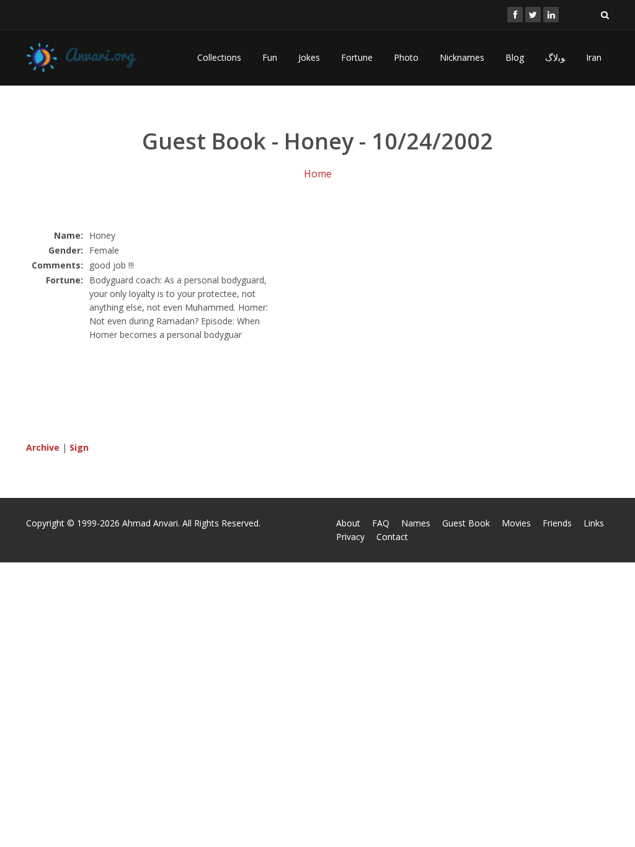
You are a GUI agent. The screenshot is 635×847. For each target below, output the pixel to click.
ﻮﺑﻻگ (555, 57)
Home (318, 173)
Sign (79, 447)
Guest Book (466, 523)
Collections (219, 57)
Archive (43, 447)
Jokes (309, 57)
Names (415, 523)
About (348, 523)
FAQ (380, 523)
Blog (514, 57)
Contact (392, 537)
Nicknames (462, 57)
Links (594, 523)
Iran (594, 57)
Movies (516, 523)
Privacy (350, 537)
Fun (269, 57)
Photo (406, 57)
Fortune (357, 57)
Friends (557, 523)
